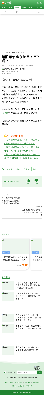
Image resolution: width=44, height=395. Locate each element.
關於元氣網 (9, 382)
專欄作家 (29, 386)
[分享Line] (16, 11)
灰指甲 (26, 169)
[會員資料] (38, 3)
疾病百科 (36, 382)
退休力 (14, 386)
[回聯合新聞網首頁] (3, 3)
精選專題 (28, 382)
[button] (41, 7)
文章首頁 (21, 386)
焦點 (3, 7)
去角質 (9, 169)
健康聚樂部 (18, 382)
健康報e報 (11, 372)
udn (3, 52)
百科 (24, 7)
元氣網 (8, 52)
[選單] (41, 3)
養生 (10, 7)
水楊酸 (5, 112)
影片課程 (6, 252)
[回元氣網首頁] (8, 2)
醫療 (17, 7)
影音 (31, 7)
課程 (38, 7)
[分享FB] (5, 11)
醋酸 (34, 169)
